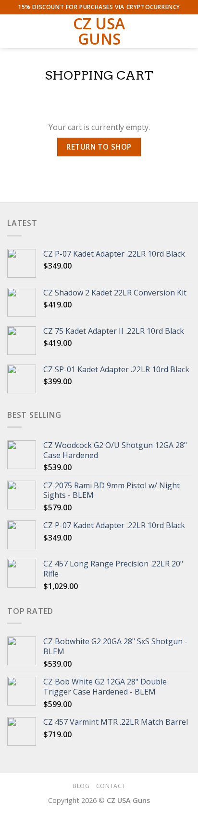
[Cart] (186, 31)
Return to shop (99, 146)
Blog (81, 786)
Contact (110, 786)
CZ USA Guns (99, 31)
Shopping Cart (99, 75)
